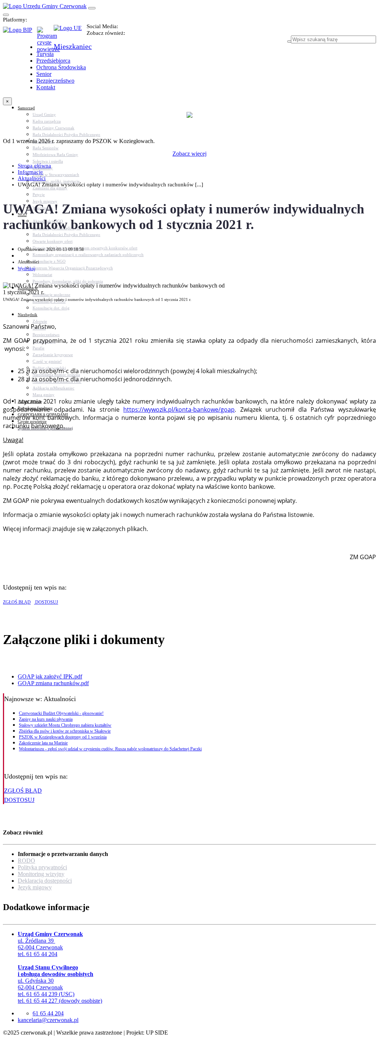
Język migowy (35, 887)
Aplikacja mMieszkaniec (53, 388)
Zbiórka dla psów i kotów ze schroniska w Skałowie (65, 731)
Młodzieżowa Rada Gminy (55, 154)
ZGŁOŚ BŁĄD (17, 602)
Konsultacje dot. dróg (51, 308)
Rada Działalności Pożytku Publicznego (66, 134)
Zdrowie (40, 321)
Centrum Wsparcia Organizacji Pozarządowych (73, 268)
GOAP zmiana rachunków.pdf (53, 683)
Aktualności (32, 178)
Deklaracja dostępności (45, 880)
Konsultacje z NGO (49, 261)
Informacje (30, 172)
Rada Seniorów (45, 148)
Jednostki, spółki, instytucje (56, 181)
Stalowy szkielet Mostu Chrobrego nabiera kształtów (65, 725)
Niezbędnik (27, 314)
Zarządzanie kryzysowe (53, 354)
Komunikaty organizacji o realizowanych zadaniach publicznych (88, 254)
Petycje (39, 194)
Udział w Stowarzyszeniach (56, 174)
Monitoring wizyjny (41, 874)
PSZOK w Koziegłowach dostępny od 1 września (63, 737)
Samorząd (26, 108)
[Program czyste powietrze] (45, 34)
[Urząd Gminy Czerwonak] (45, 6)
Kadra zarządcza (47, 121)
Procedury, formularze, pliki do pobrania (68, 281)
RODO (26, 860)
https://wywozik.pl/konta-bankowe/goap (179, 409)
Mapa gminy (43, 394)
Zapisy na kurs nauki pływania (46, 719)
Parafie (38, 348)
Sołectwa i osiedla (48, 161)
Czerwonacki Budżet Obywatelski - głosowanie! (61, 713)
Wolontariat (42, 274)
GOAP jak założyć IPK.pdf (50, 676)
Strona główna (34, 166)
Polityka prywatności (42, 867)
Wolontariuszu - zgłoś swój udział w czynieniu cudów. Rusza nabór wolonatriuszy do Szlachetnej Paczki (110, 748)
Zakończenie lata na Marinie (43, 743)
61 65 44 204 (48, 1013)
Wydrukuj (26, 268)
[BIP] (20, 32)
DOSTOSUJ (46, 602)
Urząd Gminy (44, 114)
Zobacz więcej (189, 153)
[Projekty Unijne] (70, 32)
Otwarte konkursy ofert (53, 241)
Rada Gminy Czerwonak (53, 128)
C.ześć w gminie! (47, 361)
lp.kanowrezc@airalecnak (48, 1020)
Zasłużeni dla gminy (50, 188)
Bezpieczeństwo (46, 334)
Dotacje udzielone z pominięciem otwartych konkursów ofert (85, 248)
